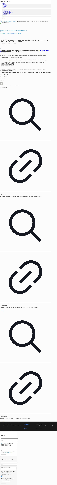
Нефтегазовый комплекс (12, 21)
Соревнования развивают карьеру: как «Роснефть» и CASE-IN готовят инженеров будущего (19, 307)
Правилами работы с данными (8, 452)
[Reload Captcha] (1, 476)
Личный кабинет (26, 424)
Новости (5, 21)
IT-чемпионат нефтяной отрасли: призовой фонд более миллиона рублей (15, 418)
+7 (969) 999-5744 (39, 426)
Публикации (26, 429)
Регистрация (26, 425)
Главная (2, 21)
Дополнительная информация (5, 474)
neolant (7, 43)
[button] (8, 476)
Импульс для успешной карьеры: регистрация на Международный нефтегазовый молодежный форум (21, 196)
